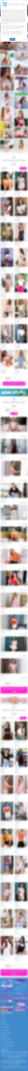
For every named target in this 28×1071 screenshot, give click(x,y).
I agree (12, 39)
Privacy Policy (6, 33)
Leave (25, 39)
